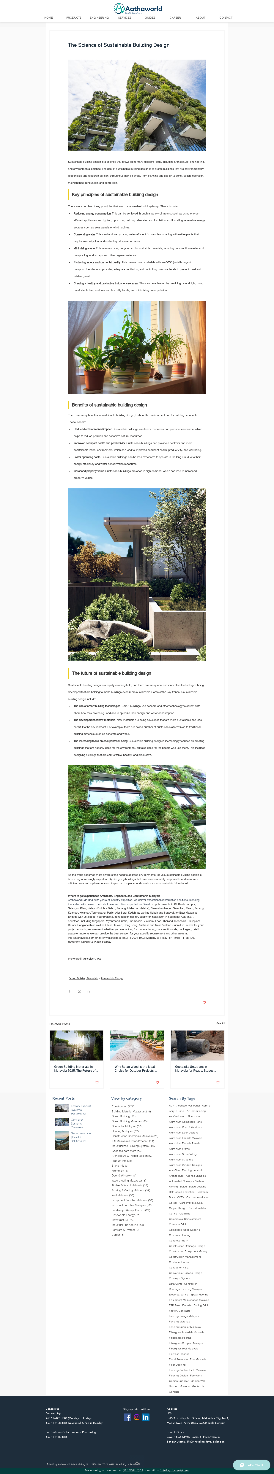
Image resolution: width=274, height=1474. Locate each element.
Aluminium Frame (179, 1148)
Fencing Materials (179, 1321)
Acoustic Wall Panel (188, 1105)
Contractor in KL (178, 1267)
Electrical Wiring (178, 1294)
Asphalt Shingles (196, 1175)
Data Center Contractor (183, 1283)
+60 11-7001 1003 (56, 1418)
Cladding (184, 1213)
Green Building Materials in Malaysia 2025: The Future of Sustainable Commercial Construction (75, 1069)
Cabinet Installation (197, 1197)
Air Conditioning (196, 1111)
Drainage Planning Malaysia (185, 1289)
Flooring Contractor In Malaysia (187, 1370)
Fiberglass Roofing (180, 1337)
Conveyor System (179, 1278)
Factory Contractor (180, 1310)
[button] (73, 18)
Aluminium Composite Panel (185, 1121)
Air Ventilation (177, 1116)
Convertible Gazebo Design (185, 1273)
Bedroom (202, 1192)
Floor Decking (177, 1364)
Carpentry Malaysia (191, 1202)
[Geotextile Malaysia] (197, 1045)
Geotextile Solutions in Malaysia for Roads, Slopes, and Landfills (194, 1069)
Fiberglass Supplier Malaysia (186, 1343)
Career (173, 1202)
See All (220, 1023)
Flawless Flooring (179, 1354)
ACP (171, 1105)
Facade (186, 1305)
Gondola (174, 1391)
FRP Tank (174, 1305)
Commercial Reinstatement (185, 1219)
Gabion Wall (198, 1381)
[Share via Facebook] (70, 991)
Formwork (196, 1375)
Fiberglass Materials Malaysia (186, 1332)
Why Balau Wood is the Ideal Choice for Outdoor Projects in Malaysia (136, 1069)
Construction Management (185, 1256)
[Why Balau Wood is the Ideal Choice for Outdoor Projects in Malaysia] (137, 1045)
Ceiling (173, 1213)
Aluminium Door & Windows (185, 1127)
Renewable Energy (112, 978)
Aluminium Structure (181, 1159)
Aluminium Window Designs (185, 1165)
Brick (172, 1197)
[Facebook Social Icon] (127, 1417)
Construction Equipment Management (189, 1251)
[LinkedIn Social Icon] (145, 1417)
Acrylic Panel (177, 1111)
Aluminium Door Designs (183, 1132)
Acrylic (206, 1105)
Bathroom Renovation (182, 1192)
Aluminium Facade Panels (184, 1143)
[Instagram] (136, 1417)
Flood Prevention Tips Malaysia (187, 1359)
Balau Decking (197, 1186)
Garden (173, 1386)
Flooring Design (178, 1375)
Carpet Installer (198, 1208)
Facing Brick (201, 1305)
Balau (183, 1186)
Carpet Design (177, 1208)
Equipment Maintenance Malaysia (189, 1300)
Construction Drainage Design (187, 1246)
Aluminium (194, 1116)
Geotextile (198, 1386)
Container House (179, 1262)
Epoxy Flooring (199, 1294)
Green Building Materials (83, 978)
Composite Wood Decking (184, 1229)
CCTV (180, 1197)
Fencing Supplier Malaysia (185, 1327)
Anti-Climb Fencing (180, 1170)
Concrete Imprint (179, 1240)
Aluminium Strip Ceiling (183, 1154)
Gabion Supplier (179, 1381)
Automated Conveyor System (186, 1181)
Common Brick (178, 1224)
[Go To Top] (137, 1462)
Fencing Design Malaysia (184, 1316)
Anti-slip (199, 1170)
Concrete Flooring (179, 1235)
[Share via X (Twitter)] (79, 991)
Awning (173, 1186)
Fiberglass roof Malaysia (183, 1348)
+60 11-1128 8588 (56, 1422)
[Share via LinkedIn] (88, 991)
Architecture (176, 1175)
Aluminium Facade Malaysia (185, 1138)
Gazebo (185, 1386)
